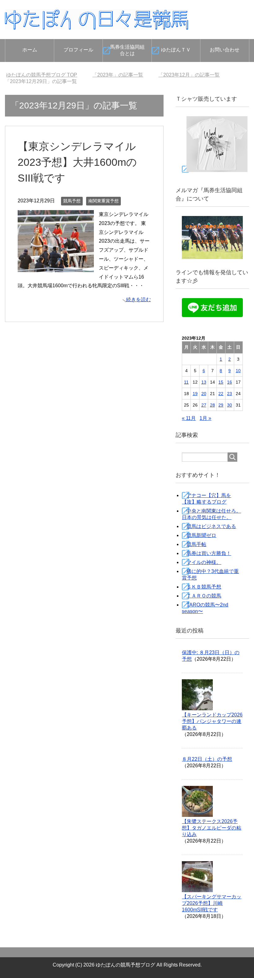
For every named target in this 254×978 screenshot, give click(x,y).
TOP (41, 74)
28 (212, 405)
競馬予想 (72, 200)
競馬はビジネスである (211, 526)
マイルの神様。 (203, 562)
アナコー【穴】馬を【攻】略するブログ (206, 498)
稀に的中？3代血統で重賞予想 (210, 574)
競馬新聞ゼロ (201, 535)
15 (220, 382)
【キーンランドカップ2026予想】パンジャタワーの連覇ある (212, 721)
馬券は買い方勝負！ (208, 553)
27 (203, 405)
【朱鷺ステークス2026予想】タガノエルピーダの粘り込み (211, 828)
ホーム (29, 49)
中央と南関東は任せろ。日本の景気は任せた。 (211, 514)
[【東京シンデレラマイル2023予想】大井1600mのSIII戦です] (56, 267)
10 (238, 370)
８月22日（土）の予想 (207, 759)
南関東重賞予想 (103, 200)
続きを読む (138, 299)
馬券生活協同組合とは (127, 50)
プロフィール (78, 49)
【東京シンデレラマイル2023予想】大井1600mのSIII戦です (77, 162)
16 (229, 382)
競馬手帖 (196, 544)
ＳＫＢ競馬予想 (203, 586)
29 (220, 405)
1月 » (205, 418)
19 (195, 393)
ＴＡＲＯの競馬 (203, 595)
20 (203, 393)
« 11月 (189, 418)
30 (229, 405)
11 (186, 382)
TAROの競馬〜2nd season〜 (205, 608)
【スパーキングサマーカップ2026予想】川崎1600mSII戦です (211, 903)
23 (229, 393)
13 (203, 382)
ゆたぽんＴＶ (176, 49)
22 (220, 393)
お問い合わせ (224, 49)
